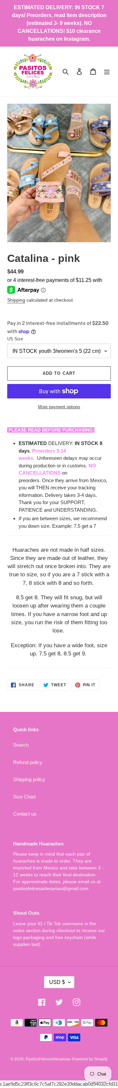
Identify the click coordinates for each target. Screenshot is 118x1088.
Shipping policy (29, 779)
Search (21, 745)
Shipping (16, 300)
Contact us (24, 814)
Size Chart (24, 797)
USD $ (57, 982)
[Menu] (107, 71)
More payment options (59, 406)
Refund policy (27, 762)
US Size (15, 338)
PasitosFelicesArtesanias (48, 1059)
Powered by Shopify (90, 1059)
